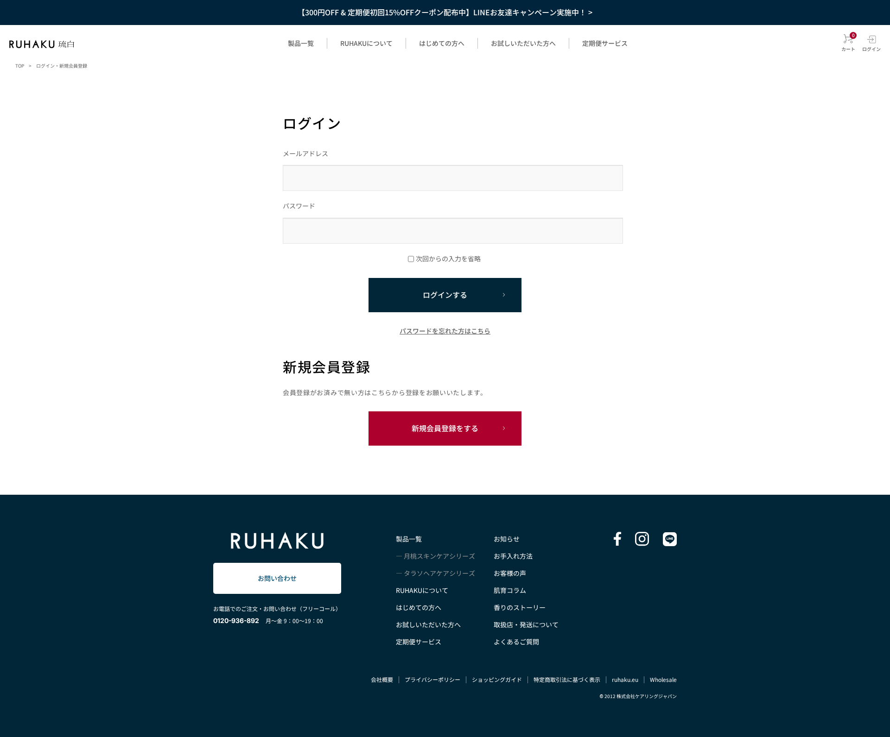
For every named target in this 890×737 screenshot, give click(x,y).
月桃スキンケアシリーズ (439, 556)
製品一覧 (301, 43)
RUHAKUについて (366, 43)
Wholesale (663, 679)
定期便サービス (605, 43)
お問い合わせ (277, 578)
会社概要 (382, 679)
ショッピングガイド (497, 679)
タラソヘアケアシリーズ (439, 573)
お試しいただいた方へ (523, 43)
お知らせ (507, 538)
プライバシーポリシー (432, 679)
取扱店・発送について (526, 624)
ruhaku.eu (625, 679)
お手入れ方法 (513, 556)
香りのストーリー (520, 607)
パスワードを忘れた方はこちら (445, 330)
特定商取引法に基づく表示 (567, 679)
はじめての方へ (441, 43)
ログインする (445, 294)
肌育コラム (510, 590)
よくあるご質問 (516, 641)
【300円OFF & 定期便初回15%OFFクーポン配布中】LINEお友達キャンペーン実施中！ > (445, 12)
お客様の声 (510, 573)
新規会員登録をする (445, 428)
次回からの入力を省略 (448, 258)
